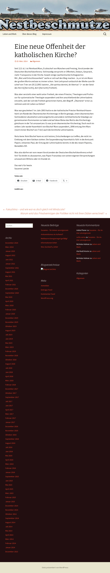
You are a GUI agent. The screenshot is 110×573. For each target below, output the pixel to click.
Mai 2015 (8, 485)
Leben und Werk (9, 34)
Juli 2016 (8, 447)
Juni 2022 (9, 259)
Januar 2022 (10, 263)
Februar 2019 (10, 351)
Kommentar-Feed (48, 294)
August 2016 (10, 443)
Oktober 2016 (10, 435)
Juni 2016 (9, 451)
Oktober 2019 (10, 326)
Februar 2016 (10, 468)
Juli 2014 (8, 526)
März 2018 (9, 380)
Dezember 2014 (11, 505)
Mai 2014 (8, 531)
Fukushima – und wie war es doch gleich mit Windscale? (34, 209)
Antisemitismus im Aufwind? (52, 234)
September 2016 (12, 439)
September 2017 (12, 397)
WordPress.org (47, 298)
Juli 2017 (8, 401)
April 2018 (9, 376)
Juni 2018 (9, 372)
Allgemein (36, 61)
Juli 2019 (8, 334)
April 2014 (9, 535)
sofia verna (80, 237)
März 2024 (9, 247)
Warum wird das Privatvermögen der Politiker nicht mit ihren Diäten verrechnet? (64, 213)
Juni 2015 (9, 480)
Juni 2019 (9, 339)
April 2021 (9, 280)
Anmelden (45, 285)
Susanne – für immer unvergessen (54, 230)
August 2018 (10, 364)
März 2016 (9, 464)
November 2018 (11, 355)
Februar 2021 (10, 284)
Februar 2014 (10, 543)
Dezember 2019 (11, 318)
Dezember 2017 (11, 389)
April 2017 (9, 410)
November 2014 (11, 510)
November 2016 (11, 430)
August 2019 (10, 330)
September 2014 (12, 518)
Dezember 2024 (11, 243)
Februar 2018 (10, 384)
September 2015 (12, 476)
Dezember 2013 (11, 551)
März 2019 (9, 347)
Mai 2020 (8, 297)
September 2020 (12, 293)
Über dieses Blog (29, 34)
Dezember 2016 (11, 426)
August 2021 (10, 272)
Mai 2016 (8, 455)
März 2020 (9, 305)
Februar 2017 (10, 418)
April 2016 (9, 460)
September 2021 (12, 268)
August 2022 (10, 255)
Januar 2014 (10, 547)
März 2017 (9, 414)
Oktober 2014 (10, 514)
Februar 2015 (10, 497)
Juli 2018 (8, 368)
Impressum (47, 34)
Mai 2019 (8, 343)
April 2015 (9, 489)
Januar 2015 (10, 501)
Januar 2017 (10, 422)
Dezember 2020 (11, 289)
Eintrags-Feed (46, 290)
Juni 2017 (9, 405)
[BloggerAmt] (48, 269)
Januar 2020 (10, 314)
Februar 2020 (10, 309)
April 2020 (9, 301)
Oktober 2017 (10, 393)
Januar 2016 (10, 472)
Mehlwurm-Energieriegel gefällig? (54, 238)
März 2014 (9, 539)
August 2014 (10, 522)
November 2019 (11, 322)
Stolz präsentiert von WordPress (55, 567)
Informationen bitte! (49, 242)
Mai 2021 (8, 276)
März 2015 (9, 493)
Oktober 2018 (10, 359)
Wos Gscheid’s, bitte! (49, 247)
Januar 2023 (10, 251)
